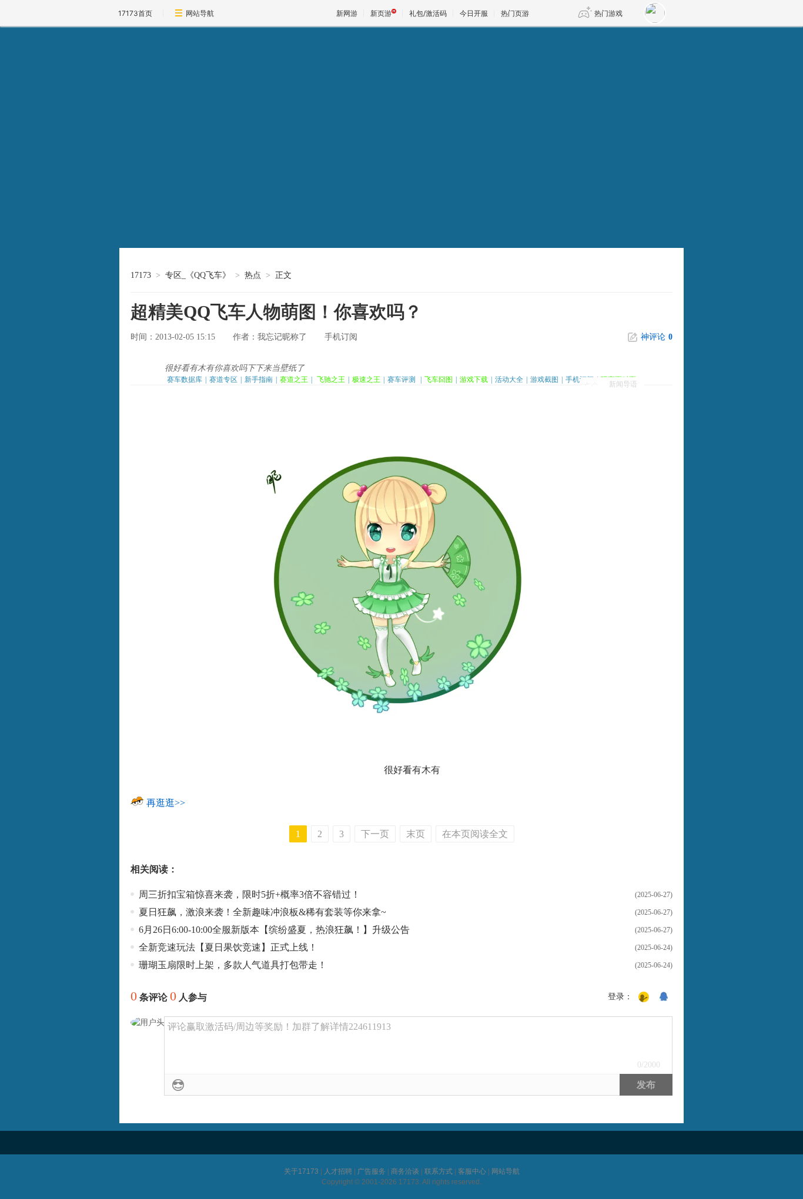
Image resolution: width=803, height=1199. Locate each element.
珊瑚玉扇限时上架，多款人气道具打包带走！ (233, 965)
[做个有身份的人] (644, 997)
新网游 (346, 13)
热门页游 (515, 13)
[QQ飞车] (211, 97)
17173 (141, 275)
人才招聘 (338, 1171)
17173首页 (135, 13)
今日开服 (474, 13)
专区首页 (180, 212)
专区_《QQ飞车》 (197, 275)
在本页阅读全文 (475, 834)
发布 (646, 1085)
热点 (253, 275)
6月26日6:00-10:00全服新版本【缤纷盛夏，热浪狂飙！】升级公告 (274, 930)
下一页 (375, 834)
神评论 (656, 337)
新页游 (381, 13)
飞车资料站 (180, 236)
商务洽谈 (405, 1171)
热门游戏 (608, 13)
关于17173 (301, 1171)
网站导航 (200, 13)
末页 (415, 834)
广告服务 (371, 1171)
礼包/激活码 (428, 13)
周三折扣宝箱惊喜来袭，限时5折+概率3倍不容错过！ (249, 894)
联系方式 (438, 1171)
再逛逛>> (165, 803)
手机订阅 (340, 337)
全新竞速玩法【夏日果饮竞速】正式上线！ (228, 947)
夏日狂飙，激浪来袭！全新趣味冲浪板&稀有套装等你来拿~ (262, 912)
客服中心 (472, 1171)
